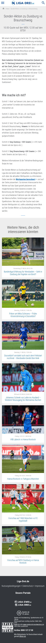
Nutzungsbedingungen (11, 586)
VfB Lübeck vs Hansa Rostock (23, 439)
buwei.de (17, 624)
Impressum (39, 586)
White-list (22, 636)
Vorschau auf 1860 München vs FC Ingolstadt (23, 519)
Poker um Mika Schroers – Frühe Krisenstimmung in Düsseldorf (23, 314)
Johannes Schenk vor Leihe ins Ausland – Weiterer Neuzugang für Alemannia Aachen (23, 398)
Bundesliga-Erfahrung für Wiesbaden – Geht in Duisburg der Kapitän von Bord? (23, 273)
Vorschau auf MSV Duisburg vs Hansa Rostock (23, 561)
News (7, 9)
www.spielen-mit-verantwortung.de (33, 624)
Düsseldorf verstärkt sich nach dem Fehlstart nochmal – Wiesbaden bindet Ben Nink (23, 356)
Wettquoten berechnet (25, 179)
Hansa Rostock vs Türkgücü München (23, 479)
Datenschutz (27, 586)
